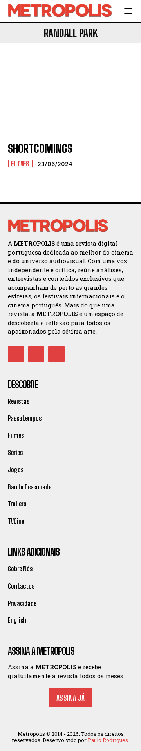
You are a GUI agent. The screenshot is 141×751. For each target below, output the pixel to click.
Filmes (20, 163)
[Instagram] (36, 354)
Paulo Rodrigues (108, 740)
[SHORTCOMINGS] (70, 97)
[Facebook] (16, 354)
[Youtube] (56, 354)
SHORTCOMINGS (40, 148)
